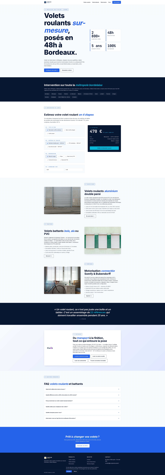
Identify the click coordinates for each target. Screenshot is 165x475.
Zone (109, 2)
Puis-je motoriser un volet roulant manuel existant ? (59, 400)
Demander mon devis (82, 445)
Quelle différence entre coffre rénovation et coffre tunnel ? (61, 395)
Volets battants (95, 2)
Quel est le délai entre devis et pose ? (55, 389)
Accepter (69, 471)
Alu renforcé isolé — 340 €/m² (55, 146)
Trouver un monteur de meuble (98, 360)
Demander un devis (67, 70)
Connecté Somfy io (53, 160)
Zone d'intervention (91, 461)
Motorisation (104, 2)
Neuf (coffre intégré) (70, 130)
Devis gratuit (117, 2)
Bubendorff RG (64, 160)
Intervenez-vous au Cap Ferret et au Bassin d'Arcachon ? (61, 418)
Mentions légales (90, 463)
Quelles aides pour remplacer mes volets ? (57, 406)
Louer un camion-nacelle (99, 356)
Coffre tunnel (51, 133)
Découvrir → (49, 256)
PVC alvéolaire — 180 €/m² (75, 143)
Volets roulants (86, 2)
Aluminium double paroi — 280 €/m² (56, 143)
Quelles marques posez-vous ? (54, 412)
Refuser (75, 471)
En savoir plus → (90, 216)
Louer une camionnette (80, 360)
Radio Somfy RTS (71, 156)
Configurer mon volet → (52, 70)
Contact (88, 459)
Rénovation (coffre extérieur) (55, 130)
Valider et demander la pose (104, 148)
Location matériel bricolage (81, 356)
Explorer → (89, 295)
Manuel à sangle (52, 156)
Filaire (61, 156)
